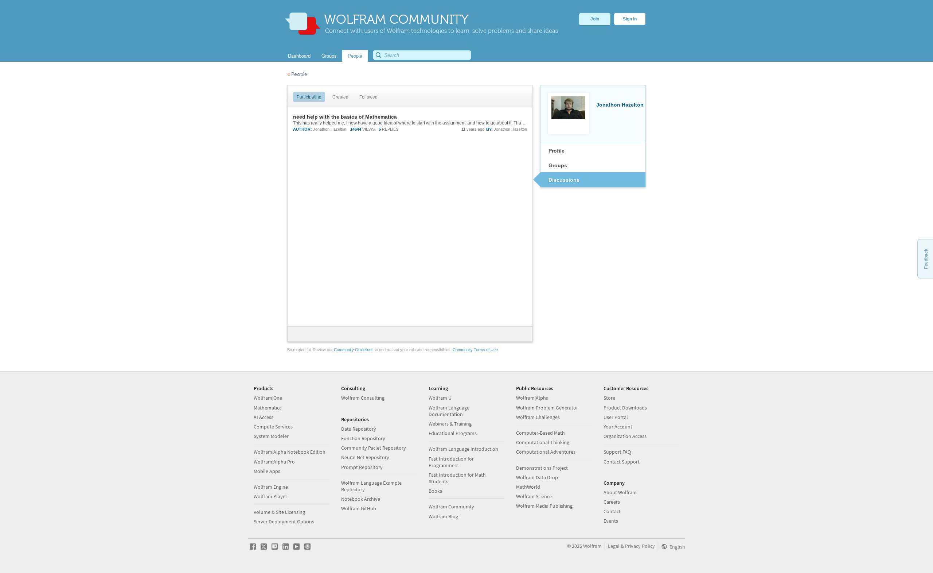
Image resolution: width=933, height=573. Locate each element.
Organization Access (625, 436)
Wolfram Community (451, 506)
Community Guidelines (354, 349)
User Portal (616, 417)
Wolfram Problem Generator (547, 407)
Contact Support (622, 461)
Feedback (926, 259)
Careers (612, 502)
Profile (557, 151)
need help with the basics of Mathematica (345, 117)
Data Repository (358, 429)
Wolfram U (440, 398)
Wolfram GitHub (358, 508)
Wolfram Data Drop (537, 477)
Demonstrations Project (542, 468)
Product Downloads (625, 407)
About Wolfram (620, 492)
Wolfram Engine (271, 487)
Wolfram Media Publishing (544, 506)
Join (594, 19)
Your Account (618, 426)
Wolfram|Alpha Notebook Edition (289, 452)
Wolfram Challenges (538, 417)
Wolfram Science (534, 496)
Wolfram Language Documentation (449, 411)
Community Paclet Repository (373, 448)
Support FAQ (617, 452)
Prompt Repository (362, 467)
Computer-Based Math (540, 433)
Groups (558, 165)
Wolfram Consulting (362, 398)
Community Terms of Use (475, 349)
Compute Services (273, 426)
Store (609, 398)
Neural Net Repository (365, 457)
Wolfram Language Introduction (463, 449)
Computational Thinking (542, 442)
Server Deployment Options (284, 521)
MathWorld (528, 487)
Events (611, 521)
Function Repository (363, 438)
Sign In (630, 19)
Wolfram (592, 546)
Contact (612, 511)
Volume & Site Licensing (279, 512)
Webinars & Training (450, 423)
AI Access (263, 417)
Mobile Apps (267, 471)
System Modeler (271, 436)
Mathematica (268, 407)
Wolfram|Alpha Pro (274, 461)
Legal (614, 546)
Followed (368, 97)
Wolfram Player (270, 496)
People (297, 74)
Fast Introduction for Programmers (451, 462)
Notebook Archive (360, 499)
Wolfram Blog (443, 516)
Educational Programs (453, 433)
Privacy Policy (640, 546)
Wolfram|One (268, 398)
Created (340, 97)
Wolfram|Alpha (532, 398)
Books (435, 491)
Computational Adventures (545, 452)
